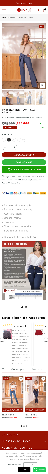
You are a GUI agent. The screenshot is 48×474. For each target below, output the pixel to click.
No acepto (30, 465)
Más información (14, 465)
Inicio (4, 18)
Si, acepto (24, 470)
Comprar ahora (24, 162)
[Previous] (7, 56)
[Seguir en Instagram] (26, 307)
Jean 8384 (31, 415)
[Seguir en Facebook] (22, 307)
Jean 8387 (8, 415)
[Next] (41, 56)
